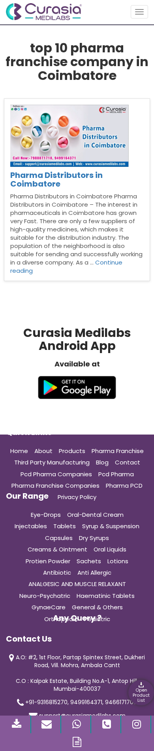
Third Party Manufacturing (52, 462)
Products (72, 451)
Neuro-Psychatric (44, 596)
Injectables (31, 526)
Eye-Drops (46, 515)
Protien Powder (48, 561)
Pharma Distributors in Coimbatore (56, 179)
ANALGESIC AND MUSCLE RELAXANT (77, 584)
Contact (127, 462)
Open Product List (141, 695)
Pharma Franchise (118, 451)
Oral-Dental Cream (95, 515)
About (43, 451)
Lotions (117, 561)
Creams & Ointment (57, 549)
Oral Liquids (110, 549)
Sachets (89, 561)
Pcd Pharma (116, 474)
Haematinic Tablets (106, 596)
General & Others (97, 607)
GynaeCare (49, 607)
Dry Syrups (94, 538)
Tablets (64, 526)
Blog (102, 462)
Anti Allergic (94, 572)
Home (19, 451)
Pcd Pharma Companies (56, 474)
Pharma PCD (124, 485)
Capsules (59, 538)
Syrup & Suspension (110, 526)
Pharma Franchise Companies (55, 485)
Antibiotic (57, 572)
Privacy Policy (77, 497)
